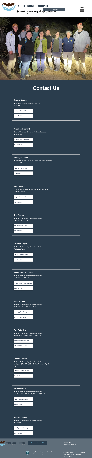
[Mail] (27, 453)
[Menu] (82, 10)
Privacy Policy (67, 442)
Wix (71, 456)
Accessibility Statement (70, 444)
